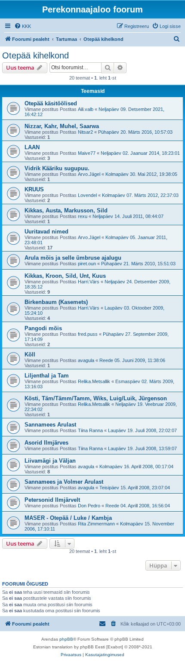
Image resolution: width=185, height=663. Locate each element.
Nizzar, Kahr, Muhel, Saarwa (62, 126)
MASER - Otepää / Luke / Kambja (68, 518)
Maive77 (87, 153)
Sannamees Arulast (50, 424)
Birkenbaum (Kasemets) (56, 302)
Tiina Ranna (90, 430)
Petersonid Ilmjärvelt (52, 500)
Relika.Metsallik (94, 381)
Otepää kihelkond (35, 55)
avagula (86, 360)
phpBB (66, 639)
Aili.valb (85, 109)
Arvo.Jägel (89, 174)
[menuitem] (22, 26)
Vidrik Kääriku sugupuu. (57, 168)
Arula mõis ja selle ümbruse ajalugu (73, 258)
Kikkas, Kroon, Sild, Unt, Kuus (65, 276)
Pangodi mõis (43, 328)
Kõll (30, 354)
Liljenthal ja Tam (47, 375)
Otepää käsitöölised (51, 103)
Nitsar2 (85, 132)
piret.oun (87, 263)
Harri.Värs (88, 281)
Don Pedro (89, 505)
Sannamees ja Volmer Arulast (64, 482)
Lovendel (87, 195)
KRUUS (34, 189)
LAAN (32, 147)
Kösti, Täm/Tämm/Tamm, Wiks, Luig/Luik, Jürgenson (96, 398)
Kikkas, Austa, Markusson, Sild (66, 210)
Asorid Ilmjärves (46, 442)
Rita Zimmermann (96, 523)
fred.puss (88, 334)
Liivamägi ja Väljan (50, 460)
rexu (82, 216)
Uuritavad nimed (46, 231)
